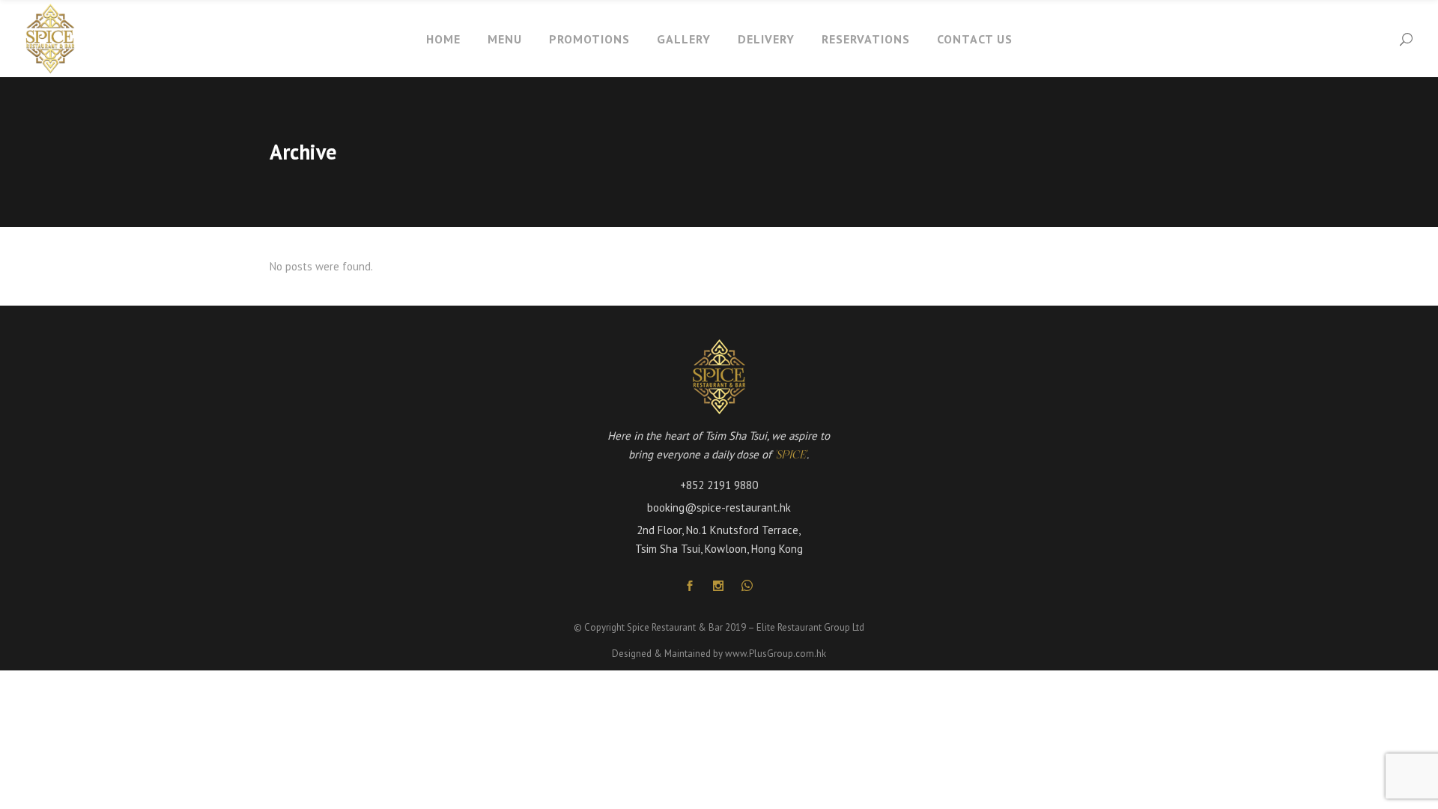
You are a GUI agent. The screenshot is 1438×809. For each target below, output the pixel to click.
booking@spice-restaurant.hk (719, 507)
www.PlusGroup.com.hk (775, 653)
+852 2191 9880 (719, 485)
